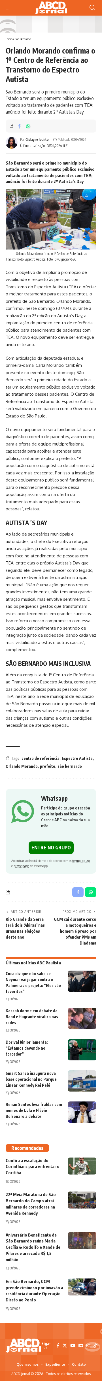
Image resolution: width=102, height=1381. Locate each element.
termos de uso (81, 860)
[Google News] (80, 1345)
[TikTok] (95, 1345)
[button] (10, 8)
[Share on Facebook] (19, 126)
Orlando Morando (22, 766)
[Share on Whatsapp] (28, 126)
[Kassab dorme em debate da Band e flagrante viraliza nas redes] (82, 1018)
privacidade (21, 866)
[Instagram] (88, 1345)
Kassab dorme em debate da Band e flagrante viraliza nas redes (32, 1016)
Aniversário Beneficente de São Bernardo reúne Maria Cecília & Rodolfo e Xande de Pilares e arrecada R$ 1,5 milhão (33, 1247)
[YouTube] (72, 1345)
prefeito (47, 766)
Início (9, 39)
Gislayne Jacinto (37, 139)
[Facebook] (58, 1345)
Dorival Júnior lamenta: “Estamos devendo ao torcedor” (27, 1048)
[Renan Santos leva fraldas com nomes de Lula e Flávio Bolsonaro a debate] (82, 1112)
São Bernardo (23, 39)
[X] (64, 1345)
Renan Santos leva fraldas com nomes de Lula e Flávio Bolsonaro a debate (34, 1110)
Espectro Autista (77, 758)
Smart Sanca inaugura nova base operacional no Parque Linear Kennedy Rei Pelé (31, 1079)
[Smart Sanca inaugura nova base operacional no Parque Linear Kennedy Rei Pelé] (82, 1081)
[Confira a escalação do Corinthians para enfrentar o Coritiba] (82, 1166)
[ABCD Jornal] (51, 7)
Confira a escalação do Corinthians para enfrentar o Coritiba (33, 1166)
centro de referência (41, 758)
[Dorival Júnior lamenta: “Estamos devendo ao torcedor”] (82, 1049)
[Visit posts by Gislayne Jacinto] (12, 143)
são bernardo (70, 766)
